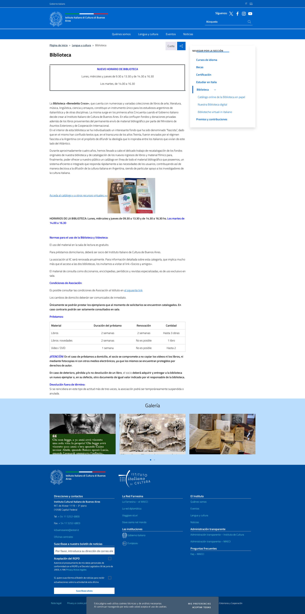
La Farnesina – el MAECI (135, 502)
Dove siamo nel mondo (134, 522)
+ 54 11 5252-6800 (69, 516)
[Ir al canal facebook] (237, 13)
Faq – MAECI (197, 554)
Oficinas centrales (63, 537)
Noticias (194, 522)
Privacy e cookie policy (78, 603)
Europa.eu (132, 543)
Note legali (56, 603)
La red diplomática (131, 508)
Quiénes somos (198, 502)
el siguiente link (133, 290)
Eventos (194, 508)
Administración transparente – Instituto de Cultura (217, 534)
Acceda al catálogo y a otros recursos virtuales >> (79, 195)
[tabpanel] (83, 435)
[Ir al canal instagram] (243, 13)
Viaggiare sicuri (130, 515)
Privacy (69, 569)
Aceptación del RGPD (67, 558)
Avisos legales (80, 569)
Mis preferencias (199, 604)
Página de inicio (59, 45)
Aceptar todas (201, 607)
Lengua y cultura (81, 45)
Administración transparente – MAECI (210, 541)
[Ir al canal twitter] (230, 13)
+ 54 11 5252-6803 (69, 523)
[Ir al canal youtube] (249, 13)
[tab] (150, 459)
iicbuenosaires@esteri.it (66, 530)
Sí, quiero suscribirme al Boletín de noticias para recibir (79, 578)
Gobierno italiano (57, 3)
